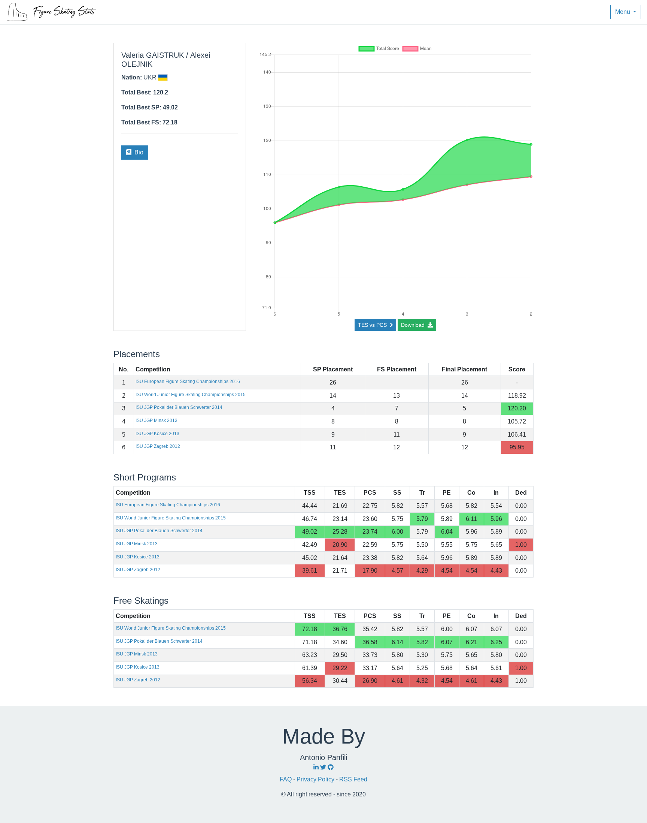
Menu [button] (623, 12)
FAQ (286, 779)
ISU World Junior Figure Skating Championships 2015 (191, 394)
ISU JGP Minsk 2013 (156, 420)
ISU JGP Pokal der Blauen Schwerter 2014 (179, 407)
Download (413, 325)
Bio (138, 152)
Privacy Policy (316, 779)
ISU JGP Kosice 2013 (157, 433)
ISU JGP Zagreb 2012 (158, 446)
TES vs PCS (373, 325)
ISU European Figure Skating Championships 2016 (188, 381)
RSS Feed (353, 779)
